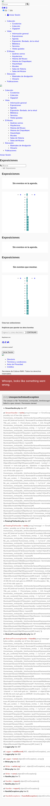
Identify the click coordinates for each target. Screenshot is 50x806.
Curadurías (16, 24)
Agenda (15, 39)
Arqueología (17, 64)
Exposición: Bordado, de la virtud (25, 41)
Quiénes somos (18, 54)
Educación (11, 74)
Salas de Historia (19, 69)
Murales (15, 66)
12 (28, 222)
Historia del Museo (19, 59)
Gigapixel (16, 29)
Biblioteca (16, 44)
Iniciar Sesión (14, 15)
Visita (9, 31)
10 (28, 217)
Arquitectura (17, 56)
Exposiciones (17, 36)
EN (11, 10)
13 (28, 225)
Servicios (15, 46)
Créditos (10, 367)
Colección (11, 21)
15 (28, 230)
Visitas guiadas (18, 49)
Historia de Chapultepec (22, 61)
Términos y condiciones (16, 362)
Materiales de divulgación (22, 76)
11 (27, 220)
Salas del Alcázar (19, 71)
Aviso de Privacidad (15, 364)
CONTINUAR (31, 332)
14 (28, 227)
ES (6, 10)
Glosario (15, 79)
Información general (20, 34)
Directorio (11, 359)
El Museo (11, 51)
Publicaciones (12, 81)
